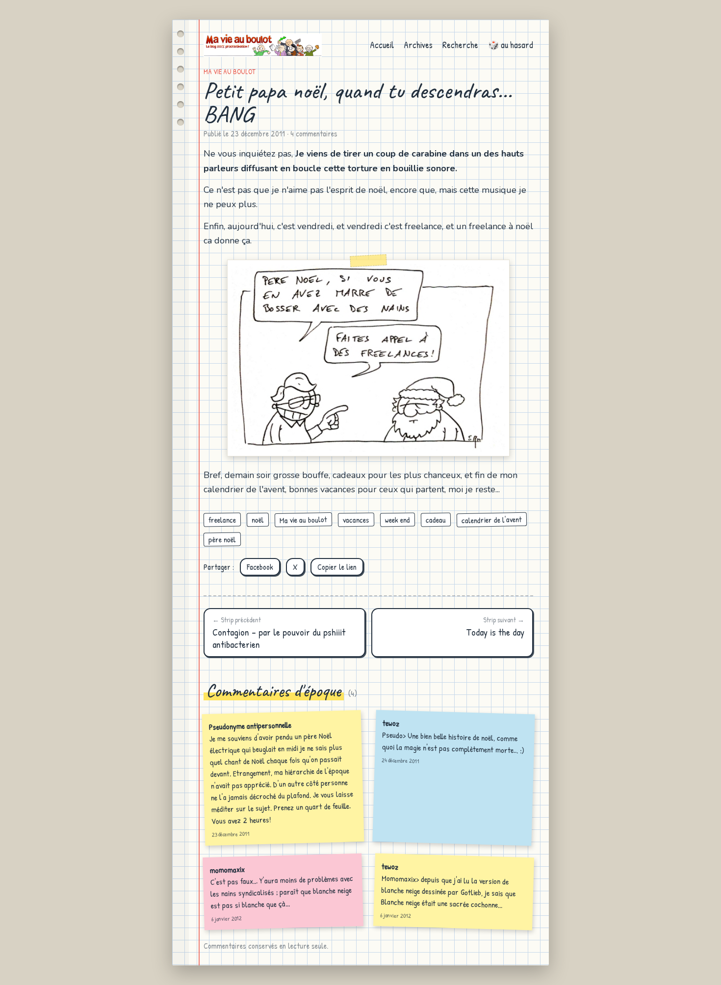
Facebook (260, 566)
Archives (418, 45)
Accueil (382, 45)
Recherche (460, 45)
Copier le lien (337, 566)
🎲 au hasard (510, 45)
